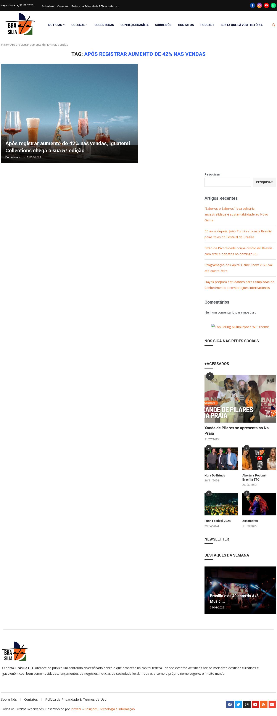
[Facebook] (252, 5)
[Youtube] (266, 5)
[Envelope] (272, 704)
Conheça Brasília (134, 25)
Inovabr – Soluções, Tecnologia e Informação (103, 709)
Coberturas (104, 25)
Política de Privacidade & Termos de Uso (94, 6)
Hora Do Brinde (215, 475)
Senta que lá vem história (242, 25)
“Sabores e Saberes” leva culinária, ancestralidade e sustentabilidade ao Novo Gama (236, 214)
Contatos (62, 6)
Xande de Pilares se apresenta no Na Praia (237, 431)
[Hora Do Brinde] (221, 458)
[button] (208, 590)
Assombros (250, 521)
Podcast (207, 25)
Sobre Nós (48, 6)
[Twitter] (238, 704)
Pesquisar (212, 174)
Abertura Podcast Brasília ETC (254, 477)
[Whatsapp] (273, 5)
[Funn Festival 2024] (221, 504)
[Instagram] (259, 5)
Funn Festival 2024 (218, 521)
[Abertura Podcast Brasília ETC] (259, 458)
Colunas (78, 25)
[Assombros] (259, 504)
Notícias (55, 25)
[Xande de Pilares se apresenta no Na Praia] (240, 399)
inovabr (16, 157)
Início (4, 45)
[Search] (274, 25)
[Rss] (263, 704)
